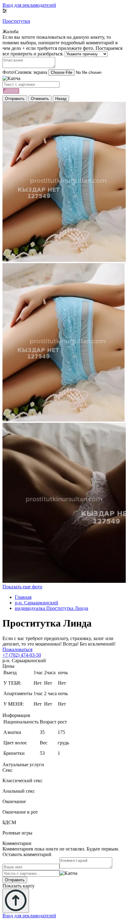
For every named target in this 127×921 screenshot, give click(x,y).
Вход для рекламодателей (29, 5)
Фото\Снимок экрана (24, 72)
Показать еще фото (22, 586)
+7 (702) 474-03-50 (21, 655)
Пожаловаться (17, 649)
